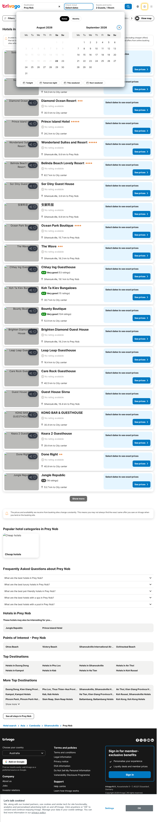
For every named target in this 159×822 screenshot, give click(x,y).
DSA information (62, 766)
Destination (29, 5)
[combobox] (42, 6)
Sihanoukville (51, 725)
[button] (43, 6)
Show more (11, 704)
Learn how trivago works (66, 790)
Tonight (29, 83)
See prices (139, 69)
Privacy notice (61, 761)
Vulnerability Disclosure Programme (72, 775)
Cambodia (34, 725)
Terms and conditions (65, 752)
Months (76, 19)
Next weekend (96, 83)
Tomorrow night (50, 83)
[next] (119, 27)
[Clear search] (59, 6)
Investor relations (11, 790)
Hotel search (9, 725)
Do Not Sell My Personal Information (72, 770)
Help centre (60, 786)
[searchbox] (42, 7)
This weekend (73, 83)
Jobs (4, 785)
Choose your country (13, 747)
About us (6, 781)
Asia (22, 725)
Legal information (62, 757)
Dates (64, 19)
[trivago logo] (11, 6)
